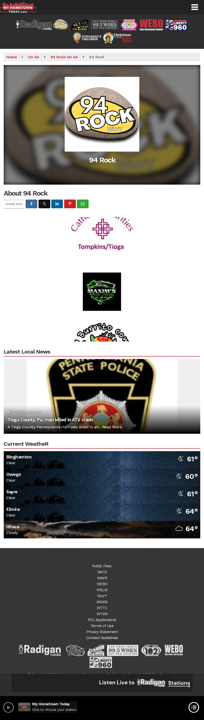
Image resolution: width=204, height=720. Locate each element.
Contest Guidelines (102, 638)
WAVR (102, 578)
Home (11, 57)
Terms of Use (102, 626)
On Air (33, 57)
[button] (194, 7)
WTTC (102, 608)
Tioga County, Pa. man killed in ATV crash (50, 420)
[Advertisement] (102, 279)
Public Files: (102, 566)
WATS (102, 572)
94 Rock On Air (64, 57)
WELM (102, 590)
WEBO (102, 584)
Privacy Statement (102, 632)
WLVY (102, 596)
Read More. (112, 427)
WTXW (102, 614)
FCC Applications (102, 620)
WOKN (102, 602)
